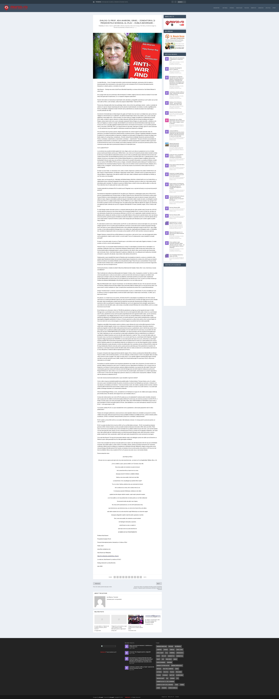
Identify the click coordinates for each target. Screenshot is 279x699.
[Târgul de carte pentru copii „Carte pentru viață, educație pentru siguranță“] (119, 619)
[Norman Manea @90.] (167, 208)
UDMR (158, 688)
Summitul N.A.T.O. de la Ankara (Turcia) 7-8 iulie (175, 223)
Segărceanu (179, 675)
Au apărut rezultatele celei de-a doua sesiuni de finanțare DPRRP (152, 621)
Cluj (166, 652)
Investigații (239, 7)
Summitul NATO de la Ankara (165, 684)
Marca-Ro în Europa (135, 25)
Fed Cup (164, 656)
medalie (159, 668)
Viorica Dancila (172, 688)
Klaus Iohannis (161, 662)
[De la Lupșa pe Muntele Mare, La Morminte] (167, 165)
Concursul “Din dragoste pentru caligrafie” (175, 68)
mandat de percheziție (163, 665)
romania (165, 675)
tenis (176, 684)
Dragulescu (180, 652)
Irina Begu (169, 659)
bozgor (171, 646)
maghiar (169, 662)
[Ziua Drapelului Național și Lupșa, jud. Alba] (167, 256)
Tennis (182, 684)
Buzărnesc (178, 646)
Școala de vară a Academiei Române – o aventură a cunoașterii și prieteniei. (176, 156)
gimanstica (171, 656)
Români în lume (129, 27)
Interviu (232, 7)
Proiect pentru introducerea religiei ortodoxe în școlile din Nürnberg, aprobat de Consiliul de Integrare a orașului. (176, 186)
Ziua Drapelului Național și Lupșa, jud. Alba (176, 255)
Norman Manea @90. (174, 207)
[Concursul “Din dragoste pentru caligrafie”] (167, 69)
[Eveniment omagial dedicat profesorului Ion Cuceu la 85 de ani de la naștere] (167, 174)
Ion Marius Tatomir (108, 25)
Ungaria (164, 688)
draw (158, 656)
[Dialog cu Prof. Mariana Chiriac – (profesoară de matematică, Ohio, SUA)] (167, 103)
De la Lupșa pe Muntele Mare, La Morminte (176, 165)
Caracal (172, 649)
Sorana (172, 678)
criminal (172, 652)
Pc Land (101, 697)
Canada (166, 649)
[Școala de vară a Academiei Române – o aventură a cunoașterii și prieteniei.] (167, 155)
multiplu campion (168, 668)
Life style (268, 7)
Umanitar (260, 7)
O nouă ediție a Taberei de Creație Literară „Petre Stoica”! (101, 627)
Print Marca (143, 25)
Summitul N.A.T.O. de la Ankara (165, 681)
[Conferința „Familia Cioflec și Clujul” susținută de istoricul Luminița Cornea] (167, 93)
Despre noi (164, 696)
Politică (246, 7)
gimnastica (179, 656)
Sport (274, 7)
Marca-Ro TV (171, 696)
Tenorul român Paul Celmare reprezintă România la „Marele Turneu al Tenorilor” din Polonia (176, 198)
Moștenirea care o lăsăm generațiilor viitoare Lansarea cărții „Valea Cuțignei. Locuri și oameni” (177, 121)
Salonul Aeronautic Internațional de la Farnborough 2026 (174, 145)
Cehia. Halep (160, 652)
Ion (163, 659)
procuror (178, 672)
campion (159, 649)
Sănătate (253, 7)
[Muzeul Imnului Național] (167, 113)
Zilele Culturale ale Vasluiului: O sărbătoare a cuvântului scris (176, 59)
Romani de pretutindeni (119, 27)
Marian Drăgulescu (176, 665)
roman (159, 675)
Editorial (225, 7)
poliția (172, 672)
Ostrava (159, 672)
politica (166, 672)
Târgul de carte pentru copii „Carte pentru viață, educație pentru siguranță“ (119, 627)
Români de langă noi (151, 25)
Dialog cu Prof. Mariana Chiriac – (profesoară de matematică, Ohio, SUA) (175, 103)
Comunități (216, 7)
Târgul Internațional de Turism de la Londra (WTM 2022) (135, 627)
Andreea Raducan (162, 646)
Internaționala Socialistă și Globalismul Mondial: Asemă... (115, 2)
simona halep (160, 678)
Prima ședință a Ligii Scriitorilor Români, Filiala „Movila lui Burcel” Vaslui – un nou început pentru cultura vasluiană (176, 244)
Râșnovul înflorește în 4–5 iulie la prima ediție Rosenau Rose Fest (176, 233)
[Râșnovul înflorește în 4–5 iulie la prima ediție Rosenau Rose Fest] (167, 233)
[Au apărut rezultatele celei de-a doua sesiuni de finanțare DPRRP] (152, 616)
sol (167, 678)
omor (176, 668)
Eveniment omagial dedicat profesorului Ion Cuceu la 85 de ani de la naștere (176, 175)
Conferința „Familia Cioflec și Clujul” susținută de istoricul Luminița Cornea (176, 93)
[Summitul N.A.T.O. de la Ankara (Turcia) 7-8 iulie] (167, 223)
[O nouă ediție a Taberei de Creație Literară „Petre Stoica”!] (102, 619)
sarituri (172, 675)
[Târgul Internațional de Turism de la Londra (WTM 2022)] (136, 619)
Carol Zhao (179, 649)
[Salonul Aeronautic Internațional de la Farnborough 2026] (167, 144)
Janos (175, 659)
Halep (158, 659)
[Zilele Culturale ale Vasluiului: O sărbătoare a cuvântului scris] (167, 59)
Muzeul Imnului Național (175, 112)
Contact (177, 696)
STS (177, 678)
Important (127, 25)
